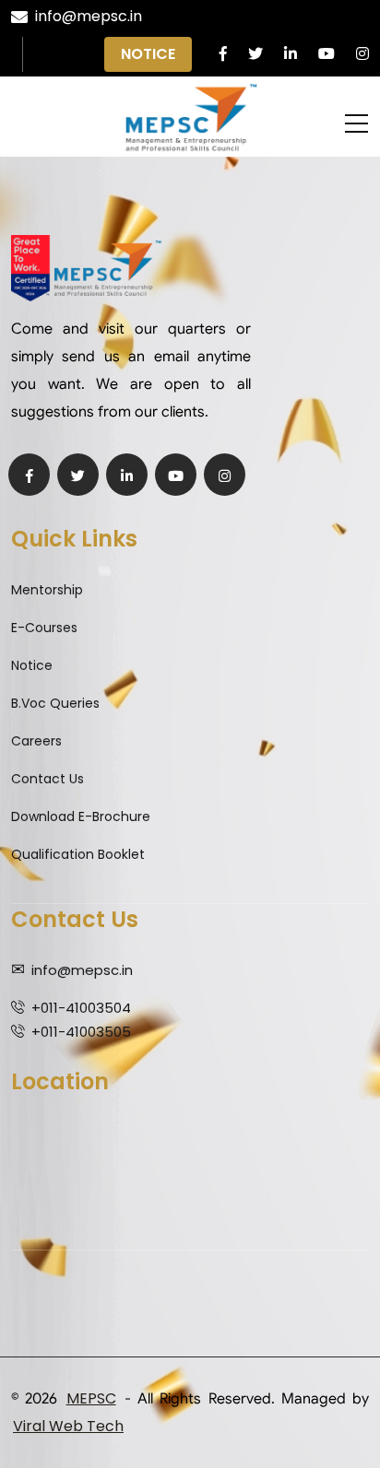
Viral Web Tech (68, 1426)
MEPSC (91, 1398)
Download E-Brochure (80, 816)
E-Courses (44, 627)
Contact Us (47, 778)
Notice (148, 54)
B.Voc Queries (55, 703)
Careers (36, 741)
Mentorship (47, 590)
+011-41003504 (81, 1007)
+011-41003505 (81, 1031)
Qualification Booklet (78, 854)
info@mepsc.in (88, 16)
